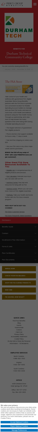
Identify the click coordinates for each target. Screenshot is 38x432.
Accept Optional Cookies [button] (19, 422)
